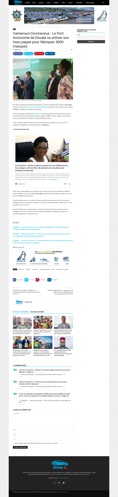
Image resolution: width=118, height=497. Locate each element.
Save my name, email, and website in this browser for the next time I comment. (36, 443)
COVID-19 (28, 269)
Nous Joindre (90, 3)
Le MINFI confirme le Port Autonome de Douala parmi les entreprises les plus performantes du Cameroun (22, 331)
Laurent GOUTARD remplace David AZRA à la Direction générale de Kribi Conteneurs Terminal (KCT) (63, 331)
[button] (103, 3)
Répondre (21, 376)
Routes (56, 3)
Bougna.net (18, 49)
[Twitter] (63, 483)
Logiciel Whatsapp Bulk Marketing (69, 493)
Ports (70, 3)
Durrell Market (31, 493)
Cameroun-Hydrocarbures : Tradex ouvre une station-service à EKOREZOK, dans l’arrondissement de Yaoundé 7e (60, 292)
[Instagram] (59, 483)
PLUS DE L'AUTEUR (37, 312)
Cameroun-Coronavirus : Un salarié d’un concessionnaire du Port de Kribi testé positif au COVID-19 (26, 292)
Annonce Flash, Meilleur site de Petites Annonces (48, 493)
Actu (33, 3)
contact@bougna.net (64, 478)
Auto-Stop (79, 3)
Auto (48, 3)
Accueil (27, 3)
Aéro (63, 3)
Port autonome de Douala (62, 269)
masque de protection (45, 269)
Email (78, 34)
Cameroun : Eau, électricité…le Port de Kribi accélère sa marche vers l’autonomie (43, 331)
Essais (41, 3)
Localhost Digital (63, 492)
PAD (53, 269)
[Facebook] (54, 483)
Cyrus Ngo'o (35, 269)
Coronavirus (21, 269)
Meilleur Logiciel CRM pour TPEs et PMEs (88, 493)
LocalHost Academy (22, 493)
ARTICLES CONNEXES (21, 312)
